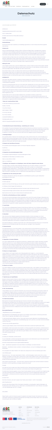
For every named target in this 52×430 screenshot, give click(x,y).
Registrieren (37, 410)
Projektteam (18, 6)
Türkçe (20, 408)
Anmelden (36, 408)
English (20, 410)
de (47, 4)
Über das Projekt (11, 6)
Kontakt (32, 6)
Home (6, 6)
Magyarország (21, 415)
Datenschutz (37, 415)
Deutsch (20, 412)
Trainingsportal (43, 4)
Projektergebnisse (25, 6)
